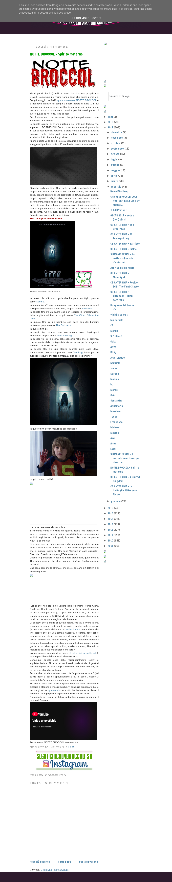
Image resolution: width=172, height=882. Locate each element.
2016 (111, 508)
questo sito (54, 690)
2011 (111, 535)
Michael (114, 427)
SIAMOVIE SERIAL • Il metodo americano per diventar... (125, 458)
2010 (111, 540)
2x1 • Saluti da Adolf (122, 268)
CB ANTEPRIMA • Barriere (125, 243)
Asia (112, 438)
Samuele (115, 363)
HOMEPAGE (38, 36)
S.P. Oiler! (116, 336)
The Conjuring (64, 335)
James (113, 368)
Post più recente (40, 862)
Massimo (115, 411)
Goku (113, 341)
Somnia (40, 301)
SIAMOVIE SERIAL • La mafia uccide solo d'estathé (122, 258)
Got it (96, 18)
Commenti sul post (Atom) (55, 869)
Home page (64, 862)
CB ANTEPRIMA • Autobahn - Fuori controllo (121, 296)
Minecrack (116, 320)
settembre (117, 148)
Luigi (113, 449)
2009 (111, 546)
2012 (111, 529)
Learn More (80, 18)
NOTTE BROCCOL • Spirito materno (56, 54)
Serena (114, 374)
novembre (117, 137)
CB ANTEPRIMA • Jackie (123, 249)
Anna (113, 443)
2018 (111, 122)
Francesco (116, 422)
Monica (114, 379)
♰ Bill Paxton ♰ (119, 210)
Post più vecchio (89, 862)
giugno (115, 165)
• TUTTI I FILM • (66, 36)
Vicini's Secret (119, 315)
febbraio (116, 186)
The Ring (78, 352)
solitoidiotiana (73, 629)
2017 (111, 127)
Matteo (114, 433)
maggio (115, 170)
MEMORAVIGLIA (120, 36)
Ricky (113, 352)
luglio (114, 159)
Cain (112, 395)
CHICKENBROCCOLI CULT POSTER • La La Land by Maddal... (125, 201)
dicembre (117, 132)
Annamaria (116, 406)
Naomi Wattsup (119, 191)
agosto (115, 154)
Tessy (113, 416)
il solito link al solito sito (83, 653)
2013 (111, 524)
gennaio (116, 501)
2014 (111, 519)
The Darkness (63, 325)
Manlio (114, 331)
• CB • (92, 36)
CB (111, 325)
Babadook (86, 308)
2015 (111, 513)
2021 (111, 117)
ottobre (116, 143)
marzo (115, 181)
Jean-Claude (117, 357)
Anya (113, 347)
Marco (114, 390)
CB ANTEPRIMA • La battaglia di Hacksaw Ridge (123, 490)
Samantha (116, 400)
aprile (114, 176)
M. (111, 384)
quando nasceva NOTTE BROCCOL (76, 100)
